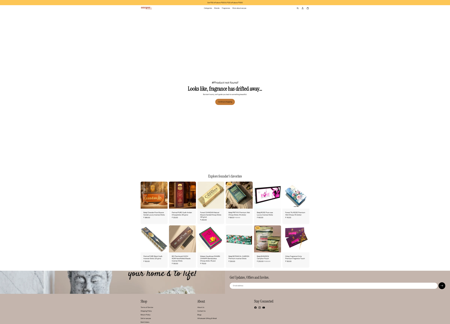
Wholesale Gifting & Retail (207, 318)
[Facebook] (255, 307)
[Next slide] (165, 195)
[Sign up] (442, 285)
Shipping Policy (146, 311)
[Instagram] (259, 307)
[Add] (192, 205)
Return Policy (145, 315)
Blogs (199, 315)
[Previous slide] (143, 195)
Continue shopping (225, 102)
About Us (200, 307)
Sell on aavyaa (146, 318)
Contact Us (201, 311)
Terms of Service (147, 307)
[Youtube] (263, 307)
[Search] (297, 8)
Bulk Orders (145, 322)
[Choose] (164, 205)
